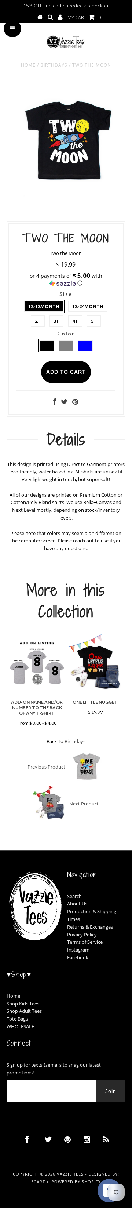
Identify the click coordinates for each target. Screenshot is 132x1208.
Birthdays (53, 65)
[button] (65, 279)
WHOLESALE (20, 1026)
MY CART (84, 17)
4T (75, 321)
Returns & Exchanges (90, 927)
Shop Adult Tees (24, 1011)
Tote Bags (17, 1018)
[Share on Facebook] (54, 402)
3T (56, 321)
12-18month (43, 306)
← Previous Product (43, 766)
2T (38, 321)
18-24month (87, 306)
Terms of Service (85, 942)
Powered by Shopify (76, 1181)
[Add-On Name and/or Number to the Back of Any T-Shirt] (37, 692)
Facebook (77, 957)
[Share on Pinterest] (75, 402)
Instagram (78, 949)
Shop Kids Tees (23, 1003)
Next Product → (86, 803)
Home (28, 65)
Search (74, 896)
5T (94, 321)
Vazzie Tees (70, 1174)
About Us (77, 903)
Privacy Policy (82, 934)
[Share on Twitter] (64, 402)
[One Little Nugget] (95, 692)
